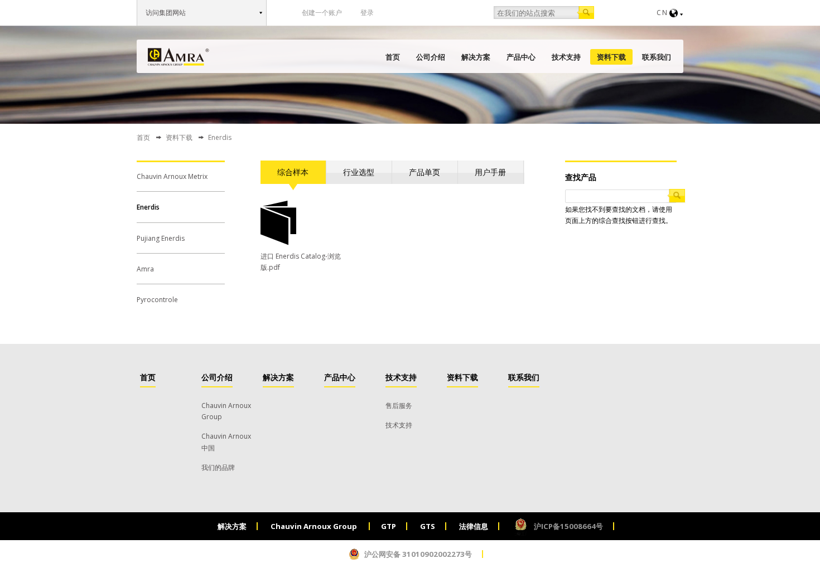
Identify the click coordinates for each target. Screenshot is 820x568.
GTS (427, 526)
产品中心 (521, 57)
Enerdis (148, 207)
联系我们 (656, 57)
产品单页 (424, 172)
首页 (392, 57)
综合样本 (292, 172)
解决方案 (475, 57)
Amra (145, 269)
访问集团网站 (166, 12)
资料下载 (611, 57)
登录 (367, 12)
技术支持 (566, 57)
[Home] (178, 57)
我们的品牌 (218, 467)
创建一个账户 (322, 12)
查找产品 (580, 177)
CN (662, 12)
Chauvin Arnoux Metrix (172, 176)
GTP (388, 526)
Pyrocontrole (157, 299)
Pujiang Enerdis (161, 238)
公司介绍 (430, 57)
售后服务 (398, 405)
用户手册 (490, 172)
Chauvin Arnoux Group (315, 526)
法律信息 (473, 526)
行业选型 (358, 172)
